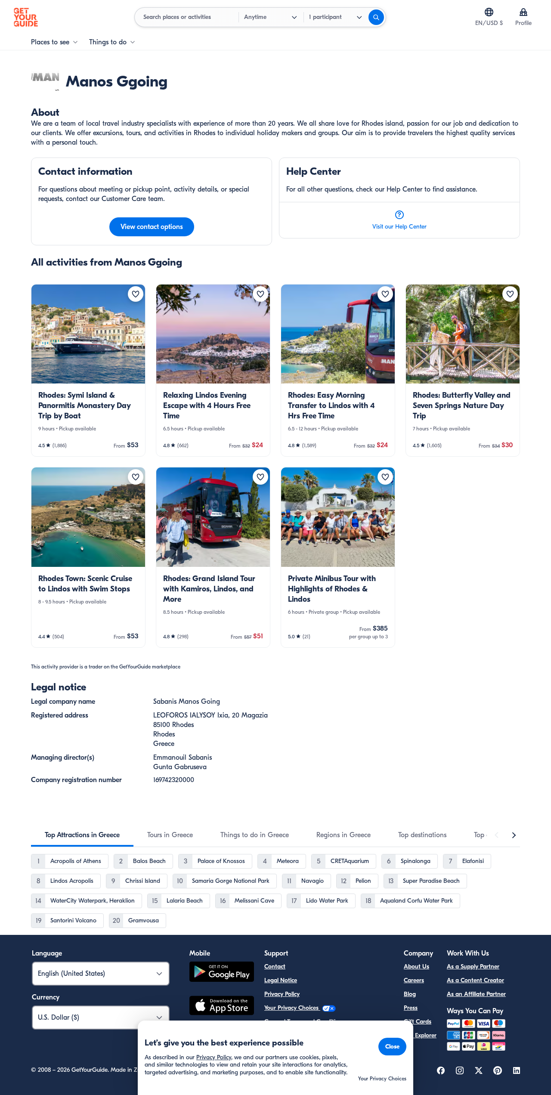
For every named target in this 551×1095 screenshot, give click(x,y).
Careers (414, 980)
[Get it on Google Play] (221, 973)
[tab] (82, 835)
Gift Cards (417, 1021)
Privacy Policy (282, 994)
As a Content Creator (475, 980)
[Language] (489, 12)
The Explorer (420, 1035)
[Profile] (523, 12)
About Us (416, 966)
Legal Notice (280, 980)
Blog (410, 994)
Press (411, 1007)
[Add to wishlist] (135, 294)
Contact (274, 966)
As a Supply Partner (473, 966)
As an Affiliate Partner (476, 994)
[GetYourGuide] (26, 17)
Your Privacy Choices (292, 1007)
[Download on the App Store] (221, 1007)
